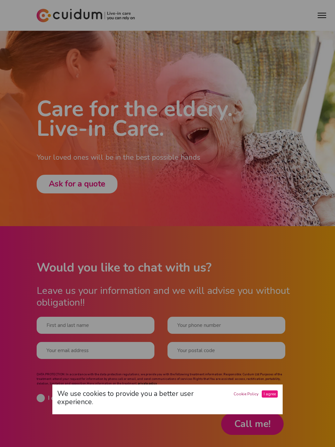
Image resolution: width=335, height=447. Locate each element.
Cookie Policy (246, 394)
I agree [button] (270, 394)
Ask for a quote (77, 183)
